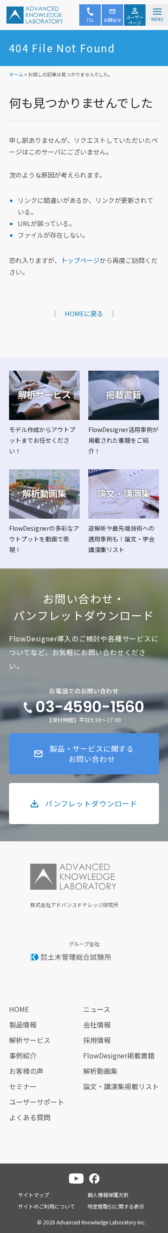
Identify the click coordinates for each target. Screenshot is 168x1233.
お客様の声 (26, 1071)
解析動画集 (100, 1071)
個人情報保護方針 (108, 1194)
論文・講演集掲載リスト (121, 1086)
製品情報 (23, 1024)
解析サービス (29, 1040)
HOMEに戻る (84, 313)
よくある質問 (29, 1117)
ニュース (96, 1009)
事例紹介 (23, 1055)
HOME (19, 1009)
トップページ (80, 260)
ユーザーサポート (36, 1102)
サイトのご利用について (46, 1206)
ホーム (16, 74)
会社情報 (97, 1024)
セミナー (23, 1086)
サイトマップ (33, 1194)
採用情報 (97, 1040)
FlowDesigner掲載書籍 (119, 1055)
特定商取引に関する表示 (115, 1206)
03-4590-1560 (89, 707)
